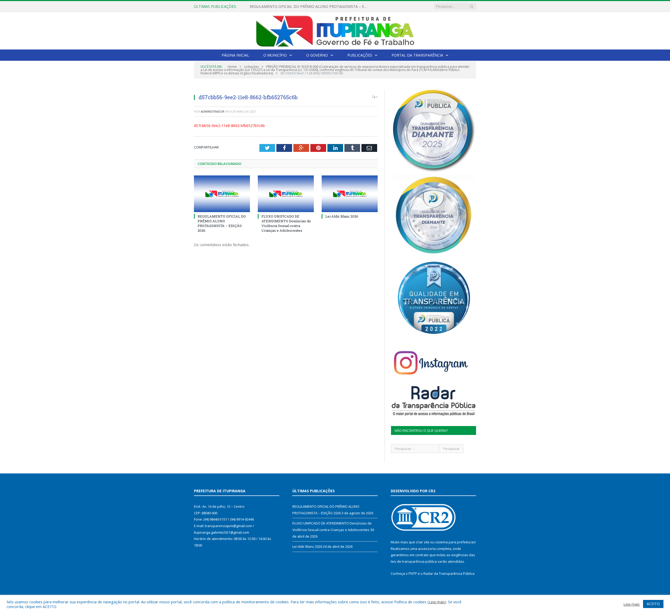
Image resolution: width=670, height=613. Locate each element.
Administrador (212, 111)
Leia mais (437, 601)
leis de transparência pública (414, 561)
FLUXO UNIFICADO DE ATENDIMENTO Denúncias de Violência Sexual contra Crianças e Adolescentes (310, 6)
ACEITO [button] (653, 603)
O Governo (317, 55)
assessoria (427, 548)
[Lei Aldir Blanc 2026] (350, 193)
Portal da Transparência (417, 55)
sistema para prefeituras (455, 542)
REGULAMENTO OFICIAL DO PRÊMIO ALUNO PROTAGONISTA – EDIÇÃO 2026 (222, 223)
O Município (275, 55)
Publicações (359, 55)
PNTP (413, 573)
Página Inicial (235, 55)
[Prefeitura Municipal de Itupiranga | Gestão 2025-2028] (335, 29)
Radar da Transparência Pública (448, 573)
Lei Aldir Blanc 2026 (341, 216)
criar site (422, 542)
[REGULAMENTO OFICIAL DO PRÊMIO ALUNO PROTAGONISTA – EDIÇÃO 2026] (222, 193)
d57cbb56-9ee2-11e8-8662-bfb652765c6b (229, 125)
